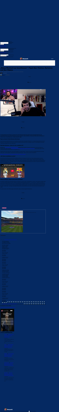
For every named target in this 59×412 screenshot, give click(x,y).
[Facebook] (45, 59)
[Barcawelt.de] (24, 59)
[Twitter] (49, 59)
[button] (54, 65)
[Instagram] (47, 59)
